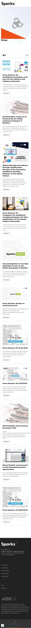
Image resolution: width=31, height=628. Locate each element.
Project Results (5, 570)
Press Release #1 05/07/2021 (15, 510)
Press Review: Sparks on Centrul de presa (14, 304)
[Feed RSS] (15, 621)
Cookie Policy (4, 576)
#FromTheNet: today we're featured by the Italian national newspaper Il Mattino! (15, 120)
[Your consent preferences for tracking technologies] (2, 625)
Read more (6, 93)
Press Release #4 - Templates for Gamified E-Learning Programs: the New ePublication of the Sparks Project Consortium (15, 217)
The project (4, 565)
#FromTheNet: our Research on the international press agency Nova (15, 467)
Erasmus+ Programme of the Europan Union (13, 551)
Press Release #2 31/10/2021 (15, 383)
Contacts (3, 588)
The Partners (4, 568)
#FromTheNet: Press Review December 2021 (15, 427)
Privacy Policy (4, 573)
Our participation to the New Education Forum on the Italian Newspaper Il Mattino (15, 266)
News (2, 585)
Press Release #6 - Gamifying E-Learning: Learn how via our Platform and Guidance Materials (15, 78)
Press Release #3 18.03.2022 (15, 348)
